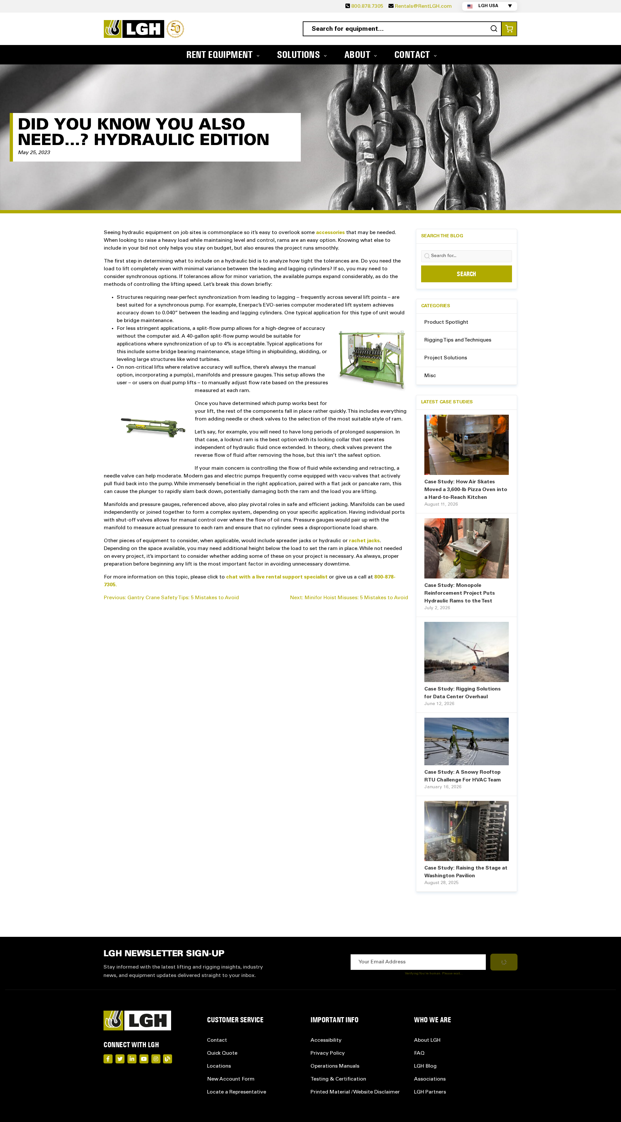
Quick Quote (222, 1053)
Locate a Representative (236, 1092)
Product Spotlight (446, 322)
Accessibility (326, 1040)
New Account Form (231, 1079)
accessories (330, 232)
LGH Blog (425, 1066)
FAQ (419, 1053)
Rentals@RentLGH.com (423, 6)
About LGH (427, 1040)
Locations (219, 1066)
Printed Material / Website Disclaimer (355, 1092)
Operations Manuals (334, 1066)
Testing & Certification (338, 1079)
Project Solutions (445, 358)
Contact (217, 1040)
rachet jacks (364, 541)
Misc (430, 375)
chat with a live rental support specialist (277, 577)
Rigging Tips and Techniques (457, 340)
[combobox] (402, 28)
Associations (430, 1079)
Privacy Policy (327, 1053)
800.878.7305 (367, 6)
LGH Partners (430, 1092)
